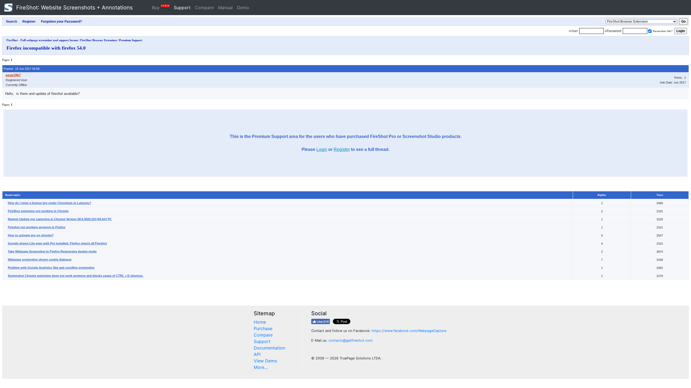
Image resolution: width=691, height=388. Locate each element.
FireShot (74, 7)
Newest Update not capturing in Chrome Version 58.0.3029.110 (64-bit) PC (60, 219)
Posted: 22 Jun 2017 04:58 (21, 68)
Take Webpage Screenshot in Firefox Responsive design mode (52, 251)
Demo (243, 7)
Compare (204, 7)
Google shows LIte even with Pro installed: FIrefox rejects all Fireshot (57, 243)
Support (182, 7)
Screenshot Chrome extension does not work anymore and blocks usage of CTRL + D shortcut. (75, 275)
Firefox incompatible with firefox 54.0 (46, 48)
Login (321, 149)
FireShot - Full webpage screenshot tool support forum (42, 40)
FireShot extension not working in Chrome (38, 211)
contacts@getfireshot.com (350, 340)
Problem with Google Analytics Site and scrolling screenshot (51, 267)
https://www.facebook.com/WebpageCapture (409, 331)
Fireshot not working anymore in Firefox (36, 227)
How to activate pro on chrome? (31, 235)
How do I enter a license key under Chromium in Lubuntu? (49, 203)
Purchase (263, 328)
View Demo (265, 360)
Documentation (269, 348)
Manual (225, 7)
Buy (160, 7)
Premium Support (130, 40)
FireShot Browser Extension (98, 40)
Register (342, 149)
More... (260, 367)
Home (260, 322)
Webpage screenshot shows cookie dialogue (40, 259)
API (257, 354)
